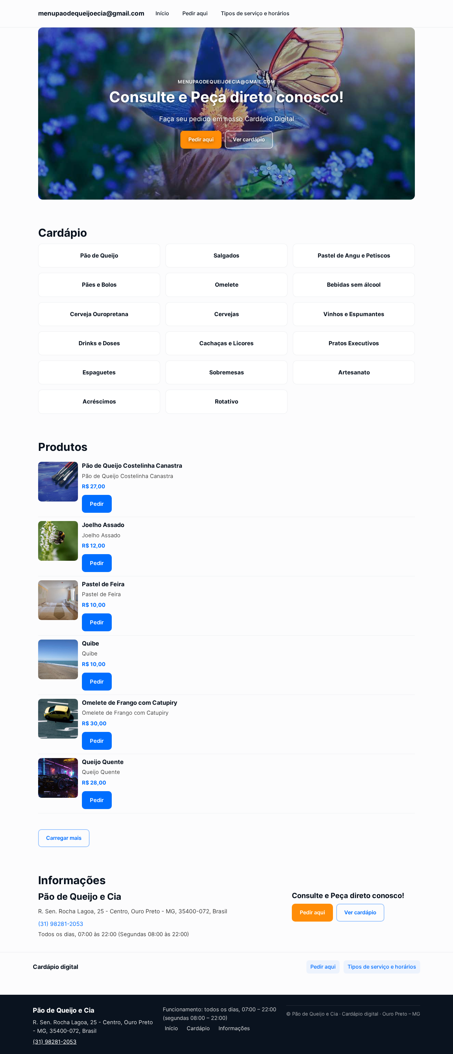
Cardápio (198, 1028)
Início (162, 13)
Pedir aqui (195, 13)
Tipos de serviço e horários (255, 13)
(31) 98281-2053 (60, 923)
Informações (234, 1028)
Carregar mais (64, 838)
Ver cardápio (249, 139)
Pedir (97, 504)
